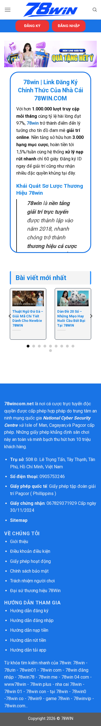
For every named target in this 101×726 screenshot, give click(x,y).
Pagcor (79, 425)
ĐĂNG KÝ (32, 25)
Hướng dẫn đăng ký (29, 610)
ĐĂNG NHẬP (69, 25)
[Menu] (7, 9)
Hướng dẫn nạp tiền (29, 630)
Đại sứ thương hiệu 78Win (35, 590)
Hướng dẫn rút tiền (28, 640)
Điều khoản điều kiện (30, 551)
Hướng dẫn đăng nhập (32, 620)
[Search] (95, 9)
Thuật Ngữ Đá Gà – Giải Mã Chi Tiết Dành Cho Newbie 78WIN (27, 318)
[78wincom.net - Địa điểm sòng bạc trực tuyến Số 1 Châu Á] (50, 10)
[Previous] (10, 316)
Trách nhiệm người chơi (32, 580)
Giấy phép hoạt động (30, 561)
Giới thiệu (19, 541)
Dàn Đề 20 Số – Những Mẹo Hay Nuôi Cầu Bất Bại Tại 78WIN (71, 318)
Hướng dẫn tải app (28, 650)
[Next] (91, 316)
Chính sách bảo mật (30, 571)
